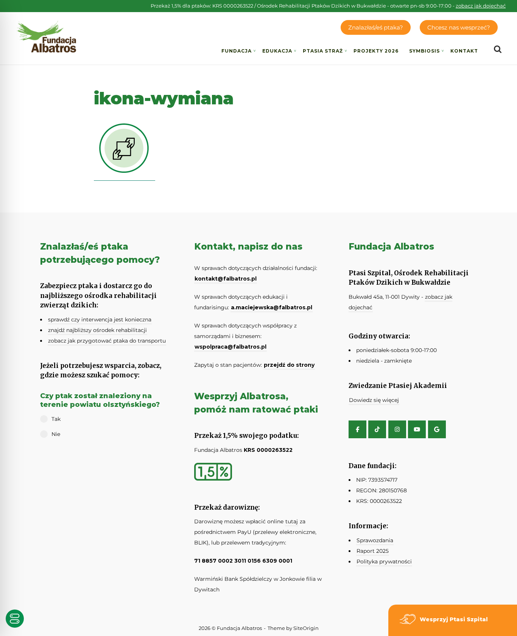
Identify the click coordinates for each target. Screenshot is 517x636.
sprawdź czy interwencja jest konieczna (99, 319)
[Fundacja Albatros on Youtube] (417, 429)
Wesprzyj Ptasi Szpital (454, 619)
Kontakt (464, 51)
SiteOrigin (306, 628)
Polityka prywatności (384, 561)
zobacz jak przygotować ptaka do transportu (107, 340)
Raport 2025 (373, 551)
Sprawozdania (375, 540)
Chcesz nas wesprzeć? (458, 27)
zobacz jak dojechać (481, 6)
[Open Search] (497, 49)
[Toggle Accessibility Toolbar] (15, 618)
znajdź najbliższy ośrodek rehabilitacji (97, 330)
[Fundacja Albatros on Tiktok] (377, 429)
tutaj (291, 521)
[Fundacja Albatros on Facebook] (357, 429)
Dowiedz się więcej (374, 400)
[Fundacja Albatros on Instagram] (397, 429)
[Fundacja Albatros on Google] (437, 429)
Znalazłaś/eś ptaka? (375, 27)
